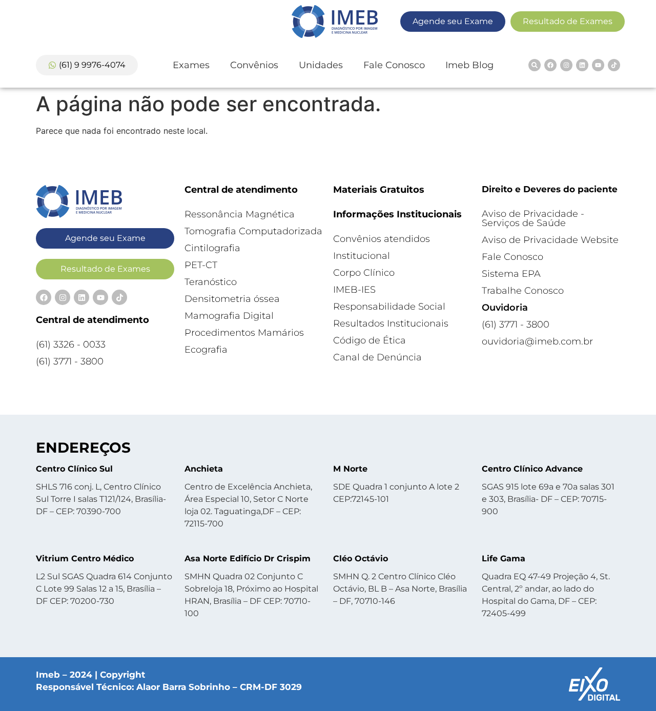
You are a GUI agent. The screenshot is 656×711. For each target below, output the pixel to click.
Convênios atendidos (381, 239)
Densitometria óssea (232, 298)
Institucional (361, 255)
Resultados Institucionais (390, 323)
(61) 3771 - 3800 (70, 361)
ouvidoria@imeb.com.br (537, 341)
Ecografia (206, 349)
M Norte (350, 469)
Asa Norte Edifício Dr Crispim (247, 558)
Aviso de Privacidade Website (550, 240)
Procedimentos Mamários (244, 332)
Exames (191, 65)
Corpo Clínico (364, 272)
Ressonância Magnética (239, 214)
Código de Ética (369, 340)
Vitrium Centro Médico (85, 558)
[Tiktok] (614, 65)
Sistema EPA (511, 273)
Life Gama (503, 558)
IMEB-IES (354, 289)
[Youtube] (598, 65)
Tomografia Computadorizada (253, 231)
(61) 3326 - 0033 (71, 344)
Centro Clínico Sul (74, 469)
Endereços (83, 447)
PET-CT (200, 265)
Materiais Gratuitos (378, 189)
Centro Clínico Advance (532, 469)
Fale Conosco (394, 65)
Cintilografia (212, 248)
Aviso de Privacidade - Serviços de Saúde (533, 218)
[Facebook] (550, 65)
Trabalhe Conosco (523, 290)
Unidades (321, 65)
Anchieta (203, 469)
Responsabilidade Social (389, 306)
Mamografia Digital (229, 315)
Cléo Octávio (360, 558)
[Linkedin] (582, 65)
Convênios (254, 65)
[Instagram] (566, 65)
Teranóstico (210, 282)
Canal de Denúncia (377, 357)
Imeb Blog (469, 65)
